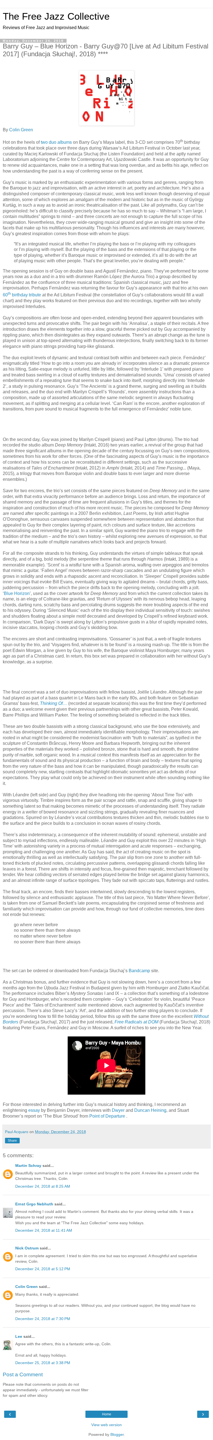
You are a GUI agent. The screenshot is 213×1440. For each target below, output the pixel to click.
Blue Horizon (17, 593)
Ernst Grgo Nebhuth (34, 1204)
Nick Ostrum (27, 1248)
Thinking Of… (54, 703)
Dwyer (119, 1110)
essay (34, 1110)
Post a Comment (23, 1374)
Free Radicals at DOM (137, 1022)
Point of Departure (107, 1116)
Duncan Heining (150, 1110)
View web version (106, 1425)
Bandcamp (140, 970)
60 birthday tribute (22, 294)
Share (12, 1141)
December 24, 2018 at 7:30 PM (42, 1318)
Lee (18, 1336)
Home (106, 1414)
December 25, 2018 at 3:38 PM (42, 1363)
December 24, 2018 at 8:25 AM (42, 1186)
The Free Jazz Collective (56, 16)
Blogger (117, 1434)
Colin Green (21, 129)
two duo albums (57, 142)
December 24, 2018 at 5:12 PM (42, 1269)
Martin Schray (28, 1165)
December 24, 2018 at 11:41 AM (43, 1230)
